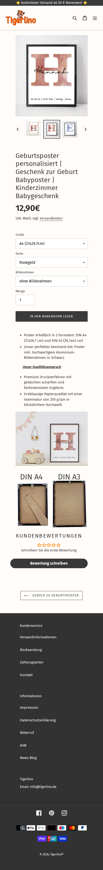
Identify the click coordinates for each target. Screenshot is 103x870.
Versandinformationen (38, 637)
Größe (20, 234)
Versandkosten (51, 218)
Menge (20, 291)
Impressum (29, 707)
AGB (23, 745)
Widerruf (27, 732)
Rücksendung (31, 650)
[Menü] (95, 18)
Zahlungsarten (31, 662)
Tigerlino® (56, 854)
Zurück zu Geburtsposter (55, 595)
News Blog (28, 758)
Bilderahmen (25, 272)
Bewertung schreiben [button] (49, 563)
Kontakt (26, 675)
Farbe (19, 253)
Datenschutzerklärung (38, 720)
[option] (34, 128)
